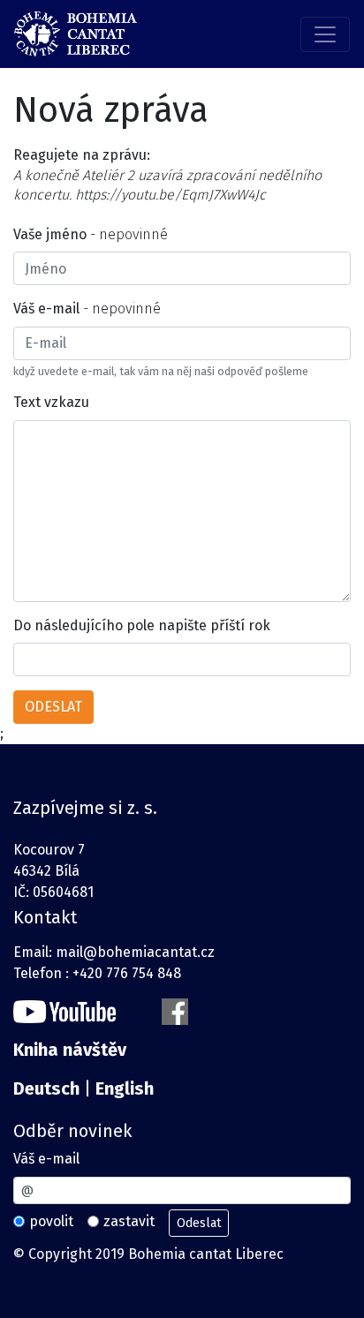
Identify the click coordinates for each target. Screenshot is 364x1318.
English (124, 1088)
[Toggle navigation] (325, 34)
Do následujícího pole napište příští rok (141, 625)
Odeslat (199, 1223)
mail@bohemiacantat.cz (135, 952)
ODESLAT (53, 706)
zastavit (129, 1221)
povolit (51, 1221)
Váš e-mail (46, 1158)
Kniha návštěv (69, 1049)
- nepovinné (90, 234)
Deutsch (46, 1088)
